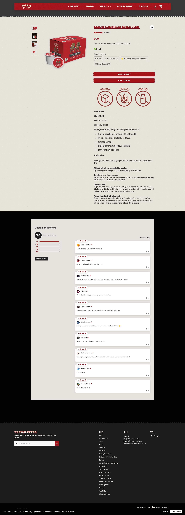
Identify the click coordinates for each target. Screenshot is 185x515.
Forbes (101, 460)
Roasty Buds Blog (105, 454)
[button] (102, 32)
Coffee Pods (103, 438)
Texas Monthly (104, 469)
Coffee (73, 6)
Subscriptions (104, 485)
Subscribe (125, 6)
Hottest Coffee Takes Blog (108, 457)
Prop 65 (102, 488)
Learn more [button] (69, 511)
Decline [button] (165, 511)
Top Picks (102, 491)
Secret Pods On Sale (106, 482)
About (144, 6)
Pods (90, 6)
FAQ (100, 445)
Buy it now (124, 81)
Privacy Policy (104, 475)
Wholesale (102, 451)
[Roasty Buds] (26, 6)
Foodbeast (102, 466)
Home (101, 435)
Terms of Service (105, 479)
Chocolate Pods (104, 494)
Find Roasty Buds (105, 472)
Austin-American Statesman (108, 463)
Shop (101, 441)
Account (102, 448)
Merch (104, 6)
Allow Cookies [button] (176, 511)
